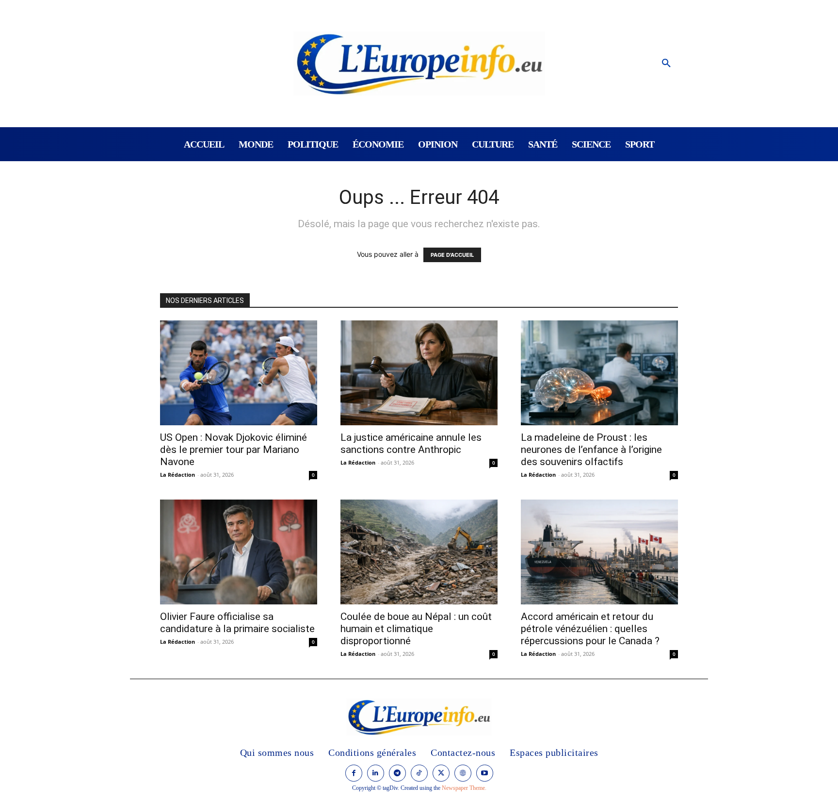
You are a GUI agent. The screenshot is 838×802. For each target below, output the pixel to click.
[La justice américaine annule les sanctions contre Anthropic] (419, 372)
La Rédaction (177, 474)
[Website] (462, 773)
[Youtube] (484, 773)
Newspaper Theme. (464, 788)
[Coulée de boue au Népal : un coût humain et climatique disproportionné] (419, 552)
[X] (441, 773)
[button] (666, 63)
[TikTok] (419, 773)
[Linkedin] (375, 773)
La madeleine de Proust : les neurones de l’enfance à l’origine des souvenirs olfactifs (591, 450)
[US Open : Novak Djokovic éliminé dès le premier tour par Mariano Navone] (238, 372)
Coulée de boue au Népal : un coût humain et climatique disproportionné (416, 629)
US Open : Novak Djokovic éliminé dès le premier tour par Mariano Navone (233, 450)
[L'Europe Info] (419, 64)
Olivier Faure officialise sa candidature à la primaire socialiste (237, 623)
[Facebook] (353, 773)
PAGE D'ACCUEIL (452, 254)
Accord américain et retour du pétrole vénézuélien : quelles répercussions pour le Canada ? (590, 629)
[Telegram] (397, 773)
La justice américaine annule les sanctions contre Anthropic (411, 443)
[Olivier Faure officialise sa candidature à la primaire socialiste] (238, 552)
